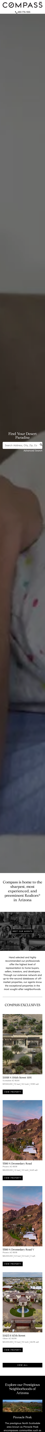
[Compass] (22, 8)
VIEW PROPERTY (12, 1092)
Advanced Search (33, 450)
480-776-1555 (22, 12)
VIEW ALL (22, 1365)
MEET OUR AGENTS (22, 931)
